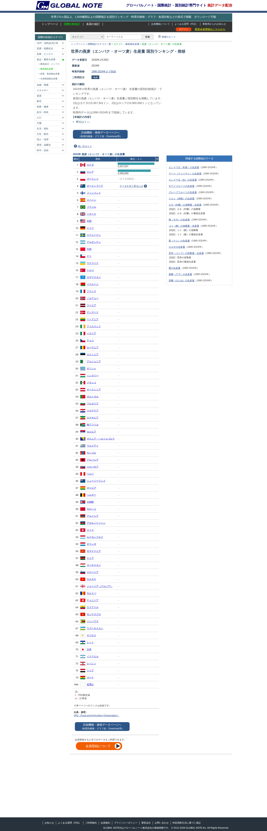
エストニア (93, 354)
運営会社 (146, 822)
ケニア (90, 558)
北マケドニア (94, 551)
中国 (89, 249)
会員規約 (105, 822)
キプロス (91, 635)
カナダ (90, 164)
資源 (39, 95)
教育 (39, 101)
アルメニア (93, 516)
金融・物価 (42, 84)
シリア (90, 670)
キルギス (91, 579)
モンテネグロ (94, 614)
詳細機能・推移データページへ (100, 134)
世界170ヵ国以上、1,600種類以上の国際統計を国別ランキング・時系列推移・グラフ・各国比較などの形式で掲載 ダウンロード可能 (133, 16)
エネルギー (42, 90)
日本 (89, 649)
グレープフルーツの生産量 (183, 192)
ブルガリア (93, 403)
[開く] (63, 43)
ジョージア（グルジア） (100, 586)
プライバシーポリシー (125, 822)
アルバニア (93, 459)
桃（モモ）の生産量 (179, 219)
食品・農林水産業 (46, 59)
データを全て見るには (131, 186)
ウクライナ (93, 263)
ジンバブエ (93, 621)
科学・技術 (42, 150)
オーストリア (94, 389)
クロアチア (93, 410)
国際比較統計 (72, 24)
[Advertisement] (199, 85)
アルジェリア (94, 361)
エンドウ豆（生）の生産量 (183, 179)
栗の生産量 (174, 268)
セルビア (91, 431)
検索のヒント (169, 37)
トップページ (50, 24)
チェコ (90, 340)
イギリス (91, 214)
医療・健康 (42, 106)
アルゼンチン (94, 242)
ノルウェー (93, 298)
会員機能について (160, 24)
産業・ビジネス (45, 54)
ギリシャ (91, 368)
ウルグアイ (93, 445)
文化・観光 (42, 134)
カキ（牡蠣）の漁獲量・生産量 (185, 204)
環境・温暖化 (44, 145)
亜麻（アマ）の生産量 (180, 274)
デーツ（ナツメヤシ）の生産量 (185, 173)
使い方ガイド (85, 146)
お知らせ (49, 822)
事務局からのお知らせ (214, 24)
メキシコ (91, 382)
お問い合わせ (162, 822)
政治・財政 (42, 112)
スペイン (91, 200)
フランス (91, 291)
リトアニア (93, 319)
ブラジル (91, 207)
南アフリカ (93, 424)
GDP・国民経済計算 (47, 43)
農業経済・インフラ (50, 64)
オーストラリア (95, 186)
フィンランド (94, 193)
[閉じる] (63, 59)
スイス (90, 530)
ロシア (90, 171)
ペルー (90, 473)
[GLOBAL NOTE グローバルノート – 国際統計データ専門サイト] (70, 9)
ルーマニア (93, 347)
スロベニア (93, 572)
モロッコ (91, 509)
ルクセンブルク (95, 537)
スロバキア (93, 466)
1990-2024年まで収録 (103, 71)
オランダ (91, 544)
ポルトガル (93, 396)
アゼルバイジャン (96, 523)
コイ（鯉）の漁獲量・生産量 (184, 226)
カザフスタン (94, 277)
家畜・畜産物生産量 (50, 74)
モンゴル (91, 452)
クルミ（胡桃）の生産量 (181, 198)
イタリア (91, 333)
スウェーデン (94, 235)
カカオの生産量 (177, 247)
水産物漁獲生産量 (48, 78)
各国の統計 (93, 24)
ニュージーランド (96, 480)
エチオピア (93, 417)
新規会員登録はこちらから (210, 29)
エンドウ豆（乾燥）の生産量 (184, 167)
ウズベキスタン (95, 628)
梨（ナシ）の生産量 (179, 240)
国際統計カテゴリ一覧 (99, 44)
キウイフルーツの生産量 (181, 186)
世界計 (90, 684)
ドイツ (90, 228)
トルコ (90, 270)
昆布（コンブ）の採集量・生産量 (186, 253)
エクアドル (93, 607)
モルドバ (91, 593)
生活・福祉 (42, 128)
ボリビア (91, 488)
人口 (39, 117)
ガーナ (90, 677)
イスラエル (93, 656)
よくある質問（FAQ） (186, 24)
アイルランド (94, 326)
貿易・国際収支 (45, 48)
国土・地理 (42, 139)
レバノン (91, 663)
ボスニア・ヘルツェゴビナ (101, 438)
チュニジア (93, 600)
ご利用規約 (91, 822)
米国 (89, 221)
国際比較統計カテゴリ (50, 37)
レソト (90, 642)
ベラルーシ (93, 284)
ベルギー (91, 495)
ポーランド (93, 179)
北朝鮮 (90, 502)
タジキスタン (94, 565)
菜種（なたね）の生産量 (181, 280)
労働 (39, 123)
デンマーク (93, 312)
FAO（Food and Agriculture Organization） (96, 715)
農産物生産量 (132, 44)
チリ (89, 256)
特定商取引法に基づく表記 (187, 822)
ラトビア (91, 305)
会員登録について (98, 746)
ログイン (183, 29)
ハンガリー (93, 375)
